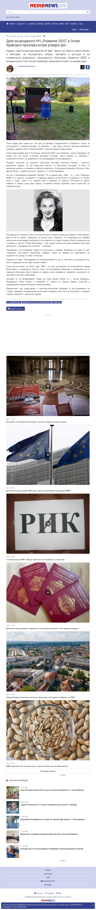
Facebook (50, 893)
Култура (20, 36)
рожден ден (56, 302)
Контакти (39, 893)
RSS (59, 893)
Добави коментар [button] (16, 309)
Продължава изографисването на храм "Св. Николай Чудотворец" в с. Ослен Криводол (52, 819)
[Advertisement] (48, 333)
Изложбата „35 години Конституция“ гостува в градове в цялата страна (36, 422)
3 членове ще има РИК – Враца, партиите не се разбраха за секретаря (35, 559)
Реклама (48, 885)
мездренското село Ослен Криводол (36, 302)
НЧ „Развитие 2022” (13, 302)
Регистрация (15, 17)
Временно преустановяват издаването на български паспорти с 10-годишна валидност (42, 628)
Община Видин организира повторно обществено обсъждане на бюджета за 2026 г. (41, 697)
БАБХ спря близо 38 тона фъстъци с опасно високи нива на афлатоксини (37, 766)
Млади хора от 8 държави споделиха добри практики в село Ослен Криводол (49, 834)
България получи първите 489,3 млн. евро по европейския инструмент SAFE (38, 490)
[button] (13, 24)
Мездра (33, 36)
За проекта (48, 874)
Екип (48, 878)
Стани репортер (49, 881)
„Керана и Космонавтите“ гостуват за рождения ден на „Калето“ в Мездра (48, 805)
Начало (48, 870)
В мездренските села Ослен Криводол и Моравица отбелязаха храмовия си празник (51, 849)
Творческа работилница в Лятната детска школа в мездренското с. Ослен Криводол (52, 790)
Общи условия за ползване (62, 897)
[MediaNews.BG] (48, 5)
